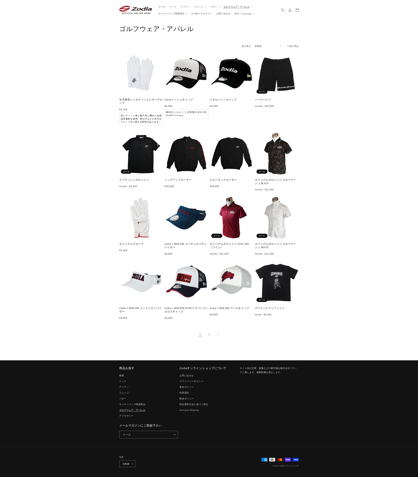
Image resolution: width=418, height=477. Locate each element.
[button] (200, 6)
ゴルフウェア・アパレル (132, 410)
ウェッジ (124, 392)
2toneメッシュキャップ (178, 99)
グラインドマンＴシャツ (270, 308)
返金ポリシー (186, 386)
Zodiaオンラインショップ (289, 466)
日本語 (126, 463)
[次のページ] (217, 334)
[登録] (174, 434)
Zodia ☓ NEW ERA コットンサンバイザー (140, 310)
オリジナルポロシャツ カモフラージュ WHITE (275, 245)
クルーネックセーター (223, 180)
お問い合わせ (186, 375)
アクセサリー (126, 415)
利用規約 (184, 392)
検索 (121, 375)
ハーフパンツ (263, 99)
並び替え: (246, 46)
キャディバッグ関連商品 (132, 404)
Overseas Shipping (189, 410)
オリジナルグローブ (131, 244)
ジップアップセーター (178, 180)
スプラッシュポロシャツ (134, 180)
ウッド (122, 381)
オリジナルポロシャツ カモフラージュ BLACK (275, 181)
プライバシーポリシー (191, 381)
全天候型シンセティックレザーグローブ (141, 101)
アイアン (124, 386)
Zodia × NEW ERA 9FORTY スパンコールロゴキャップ (186, 310)
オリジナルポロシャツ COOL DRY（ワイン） (229, 245)
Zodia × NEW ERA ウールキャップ (229, 308)
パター (122, 398)
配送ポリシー (186, 398)
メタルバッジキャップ (223, 99)
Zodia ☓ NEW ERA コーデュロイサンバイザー (185, 245)
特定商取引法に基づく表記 (193, 404)
